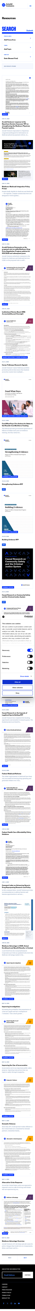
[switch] (30, 656)
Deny (17, 693)
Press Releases (7, 1289)
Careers (4, 1284)
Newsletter (6, 1298)
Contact (4, 1287)
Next (25, 1257)
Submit (29, 30)
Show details (24, 676)
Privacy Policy (6, 1292)
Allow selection (17, 687)
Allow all (17, 682)
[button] (17, 38)
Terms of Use (6, 1295)
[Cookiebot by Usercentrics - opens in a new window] (25, 616)
